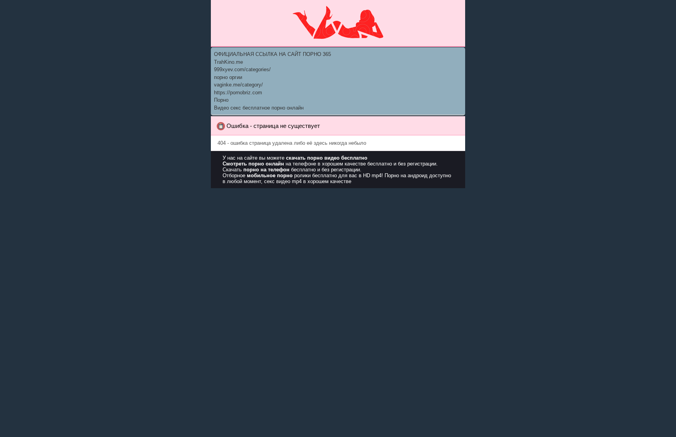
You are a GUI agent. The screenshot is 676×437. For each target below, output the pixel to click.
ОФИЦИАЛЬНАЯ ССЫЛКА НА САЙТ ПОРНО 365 (272, 54)
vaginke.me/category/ (238, 85)
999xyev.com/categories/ (242, 69)
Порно (221, 100)
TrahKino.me (228, 62)
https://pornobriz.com (238, 92)
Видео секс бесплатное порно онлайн (259, 108)
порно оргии (228, 77)
